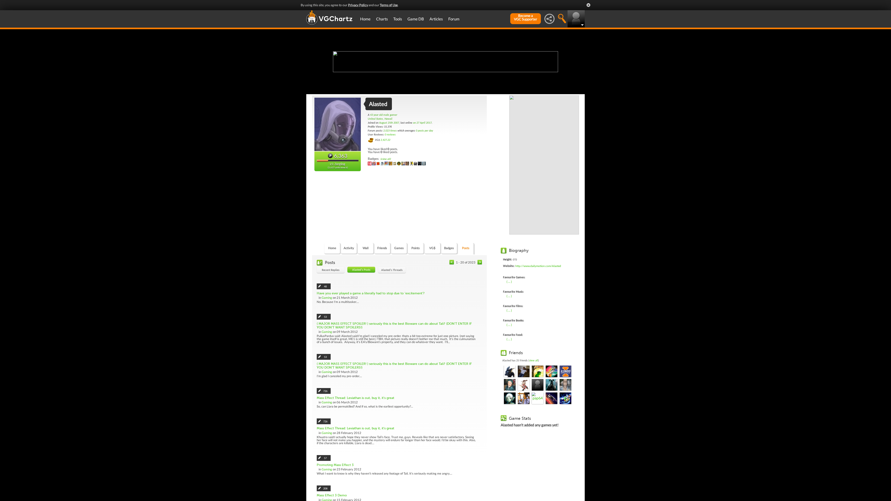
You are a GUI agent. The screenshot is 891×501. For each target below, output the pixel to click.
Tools (397, 18)
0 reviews (390, 134)
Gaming (327, 297)
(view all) (385, 159)
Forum (453, 18)
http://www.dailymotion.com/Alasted (538, 266)
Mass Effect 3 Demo (332, 495)
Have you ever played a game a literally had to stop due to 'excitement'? (371, 293)
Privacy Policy (358, 5)
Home (365, 18)
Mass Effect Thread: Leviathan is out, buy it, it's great (355, 398)
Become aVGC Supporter (525, 17)
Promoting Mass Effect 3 (335, 465)
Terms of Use (389, 5)
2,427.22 (385, 140)
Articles (436, 18)
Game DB (415, 18)
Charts (382, 18)
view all (533, 360)
